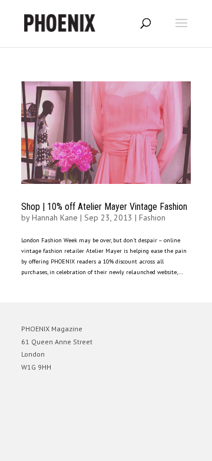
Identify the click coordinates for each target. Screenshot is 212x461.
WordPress (162, 446)
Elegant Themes (89, 446)
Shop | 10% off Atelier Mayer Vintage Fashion (104, 206)
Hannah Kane (55, 217)
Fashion (152, 217)
